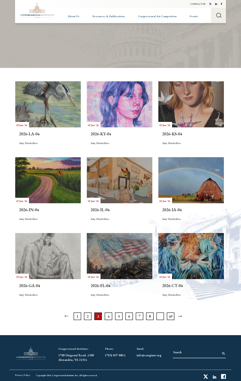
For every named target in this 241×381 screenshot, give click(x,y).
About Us (73, 16)
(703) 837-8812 (115, 355)
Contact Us (197, 3)
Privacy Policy (22, 375)
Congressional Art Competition (157, 16)
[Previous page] (67, 316)
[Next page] (181, 316)
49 (170, 316)
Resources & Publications (108, 16)
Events (194, 16)
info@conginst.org (149, 355)
